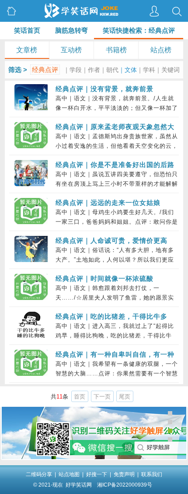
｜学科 (146, 69)
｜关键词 (167, 69)
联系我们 (151, 474)
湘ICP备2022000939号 (124, 485)
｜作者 (91, 69)
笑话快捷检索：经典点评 (139, 30)
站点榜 (160, 50)
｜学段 (72, 69)
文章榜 (26, 50)
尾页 (124, 396)
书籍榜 (116, 50)
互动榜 (71, 50)
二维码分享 (39, 474)
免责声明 (124, 474)
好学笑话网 (79, 485)
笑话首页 (27, 30)
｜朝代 (109, 69)
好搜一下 (96, 474)
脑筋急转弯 (71, 30)
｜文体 (127, 69)
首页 (79, 396)
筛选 (14, 69)
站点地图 (69, 474)
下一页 (102, 396)
